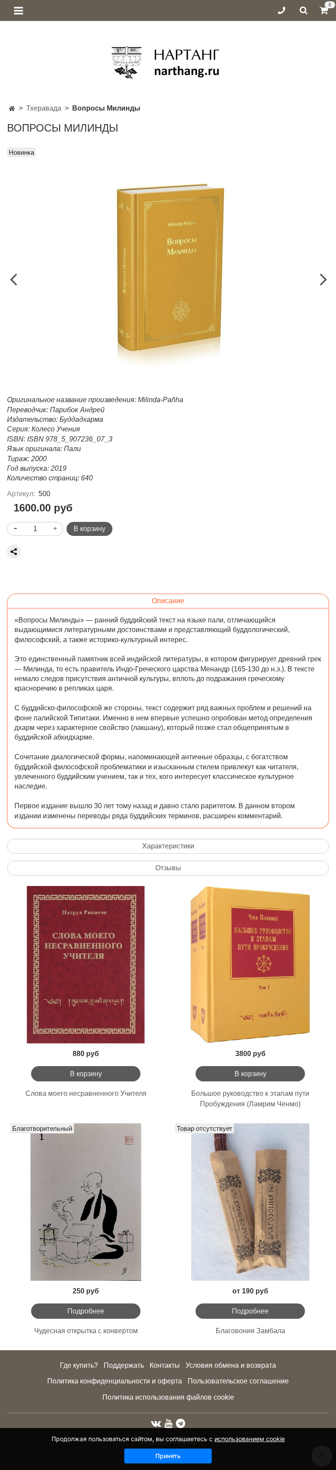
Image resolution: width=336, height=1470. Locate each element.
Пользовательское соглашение (238, 1381)
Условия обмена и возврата (231, 1365)
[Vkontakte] (156, 1423)
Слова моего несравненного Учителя (86, 1093)
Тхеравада (43, 108)
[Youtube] (168, 1423)
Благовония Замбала (250, 1330)
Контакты (165, 1365)
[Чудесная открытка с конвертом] (85, 1202)
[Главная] (12, 108)
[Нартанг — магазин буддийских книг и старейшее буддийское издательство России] (168, 59)
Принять (168, 1456)
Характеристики (168, 846)
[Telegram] (180, 1423)
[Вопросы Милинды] (168, 271)
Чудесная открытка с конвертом (86, 1330)
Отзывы (168, 868)
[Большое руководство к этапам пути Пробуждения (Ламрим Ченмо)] (250, 964)
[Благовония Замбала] (250, 1202)
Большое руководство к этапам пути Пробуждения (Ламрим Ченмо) (250, 1099)
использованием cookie (249, 1438)
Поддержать (124, 1365)
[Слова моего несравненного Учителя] (85, 964)
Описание (168, 601)
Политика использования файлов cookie (168, 1397)
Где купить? (79, 1365)
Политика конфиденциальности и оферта (114, 1381)
